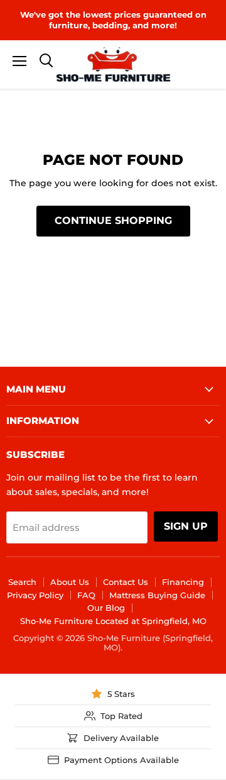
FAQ (86, 595)
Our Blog (106, 608)
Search (22, 582)
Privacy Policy (35, 595)
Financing (183, 582)
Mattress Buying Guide (157, 595)
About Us (69, 582)
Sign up (186, 526)
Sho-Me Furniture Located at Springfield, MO (113, 621)
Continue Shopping (113, 220)
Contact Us (125, 582)
